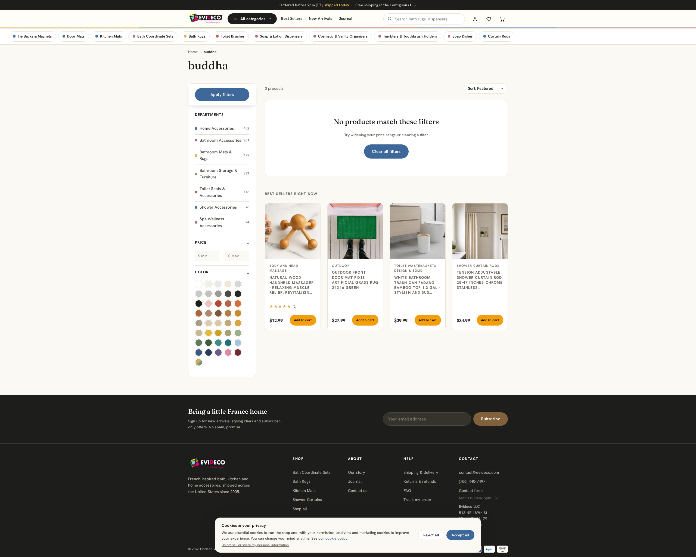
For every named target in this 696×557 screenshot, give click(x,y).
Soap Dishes (462, 36)
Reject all (431, 535)
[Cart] (502, 18)
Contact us (357, 490)
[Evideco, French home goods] (205, 19)
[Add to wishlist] (313, 210)
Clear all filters (386, 151)
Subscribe (490, 419)
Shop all (300, 508)
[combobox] (424, 18)
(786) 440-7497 (472, 481)
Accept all (460, 535)
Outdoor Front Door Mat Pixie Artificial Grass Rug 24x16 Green (355, 280)
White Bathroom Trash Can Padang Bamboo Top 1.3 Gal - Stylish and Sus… (417, 285)
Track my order (417, 499)
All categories (252, 18)
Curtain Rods (499, 36)
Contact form (471, 490)
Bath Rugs (197, 36)
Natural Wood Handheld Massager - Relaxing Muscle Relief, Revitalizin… (291, 285)
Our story (356, 472)
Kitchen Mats (111, 36)
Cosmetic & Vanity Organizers (343, 36)
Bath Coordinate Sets (155, 36)
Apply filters (222, 94)
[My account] (475, 18)
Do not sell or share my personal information (255, 545)
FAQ (407, 490)
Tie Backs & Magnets (35, 36)
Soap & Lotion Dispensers (281, 36)
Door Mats (76, 36)
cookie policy (336, 538)
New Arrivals (320, 18)
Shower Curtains (307, 499)
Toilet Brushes (232, 36)
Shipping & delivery (420, 472)
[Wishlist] (488, 18)
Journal (345, 18)
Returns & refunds (419, 481)
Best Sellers (291, 18)
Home (193, 51)
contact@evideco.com (479, 472)
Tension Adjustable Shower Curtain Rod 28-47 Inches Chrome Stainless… (480, 280)
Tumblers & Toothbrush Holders (410, 36)
